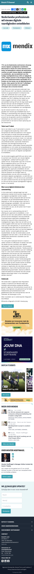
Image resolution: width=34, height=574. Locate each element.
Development (16, 28)
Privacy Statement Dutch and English (17, 569)
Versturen (6, 511)
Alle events (6, 395)
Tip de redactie (7, 306)
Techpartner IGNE (17, 572)
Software (27, 28)
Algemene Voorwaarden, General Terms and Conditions (16, 567)
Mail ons (4, 544)
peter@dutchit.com (7, 555)
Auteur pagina (7, 476)
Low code (5, 28)
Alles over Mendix (8, 444)
